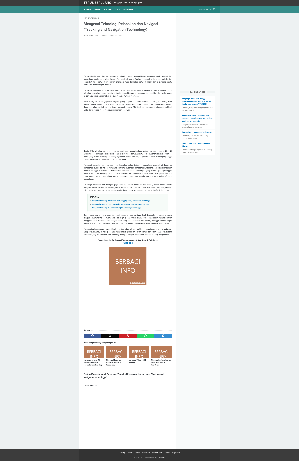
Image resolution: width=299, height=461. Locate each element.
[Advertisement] (128, 55)
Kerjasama (128, 9)
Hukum (97, 9)
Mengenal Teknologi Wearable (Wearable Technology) (113, 362)
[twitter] (110, 336)
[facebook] (92, 336)
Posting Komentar (115, 35)
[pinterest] (128, 336)
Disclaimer (146, 453)
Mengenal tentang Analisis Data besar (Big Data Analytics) (161, 362)
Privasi (130, 453)
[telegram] (163, 336)
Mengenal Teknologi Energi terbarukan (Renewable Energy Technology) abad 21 (122, 204)
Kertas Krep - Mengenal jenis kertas (197, 132)
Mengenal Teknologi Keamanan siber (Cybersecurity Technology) (116, 208)
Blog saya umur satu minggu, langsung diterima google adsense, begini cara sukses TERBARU (197, 101)
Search (167, 453)
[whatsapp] (145, 336)
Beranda (87, 9)
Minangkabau (157, 453)
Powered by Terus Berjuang (155, 457)
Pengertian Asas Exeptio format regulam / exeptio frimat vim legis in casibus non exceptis (197, 118)
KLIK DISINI (128, 243)
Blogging (108, 9)
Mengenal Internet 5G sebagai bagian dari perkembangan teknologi (93, 362)
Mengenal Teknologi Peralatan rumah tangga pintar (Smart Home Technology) (121, 201)
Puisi (118, 9)
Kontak (137, 453)
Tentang (122, 453)
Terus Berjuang (97, 3)
